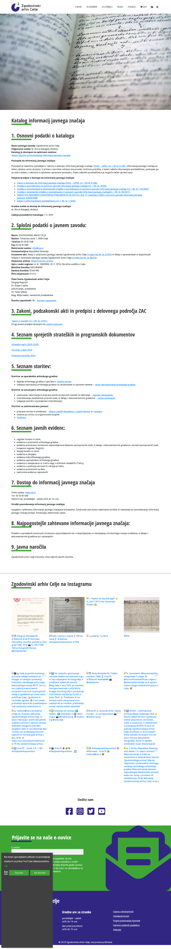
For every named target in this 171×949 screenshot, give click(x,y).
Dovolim (19, 872)
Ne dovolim (40, 872)
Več (6, 865)
